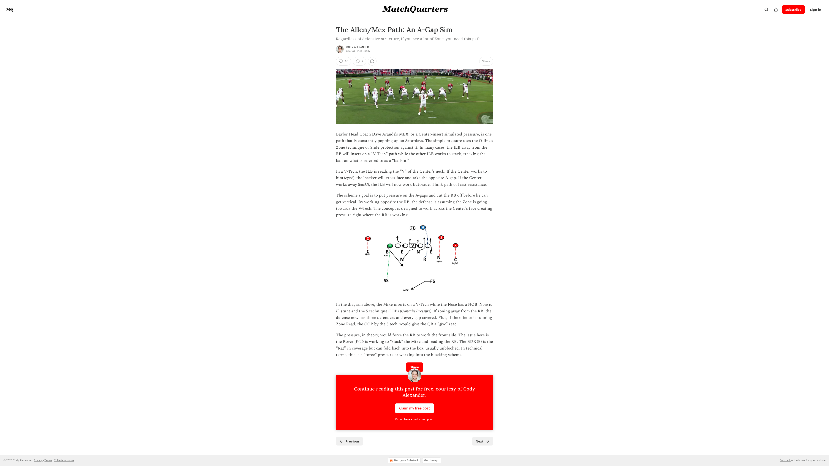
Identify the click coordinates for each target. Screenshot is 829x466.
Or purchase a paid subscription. (414, 419)
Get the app (431, 460)
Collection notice (64, 460)
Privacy (38, 460)
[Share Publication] (776, 9)
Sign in (815, 9)
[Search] (766, 9)
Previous (352, 441)
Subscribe (793, 9)
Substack (785, 460)
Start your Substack (406, 460)
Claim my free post (414, 408)
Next (480, 441)
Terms (48, 460)
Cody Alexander (357, 47)
